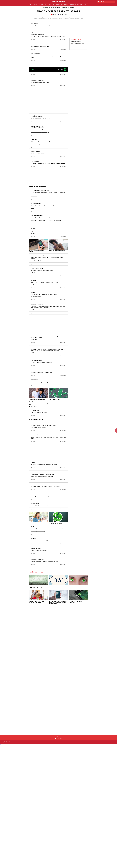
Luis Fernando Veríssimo (36, 296)
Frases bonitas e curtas (36, 222)
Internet (64, 7)
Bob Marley (33, 233)
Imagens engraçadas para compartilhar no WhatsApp (42, 476)
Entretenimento (55, 7)
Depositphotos (13, 742)
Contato (108, 742)
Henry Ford (33, 284)
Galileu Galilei (34, 339)
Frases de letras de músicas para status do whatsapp (78, 46)
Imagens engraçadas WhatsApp (76, 41)
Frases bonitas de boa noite (55, 220)
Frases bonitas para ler (35, 217)
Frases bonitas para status (36, 25)
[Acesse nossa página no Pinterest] (58, 738)
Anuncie (112, 742)
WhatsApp (71, 7)
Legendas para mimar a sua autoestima (77, 43)
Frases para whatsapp (54, 25)
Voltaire (32, 208)
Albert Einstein (34, 196)
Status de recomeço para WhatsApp (38, 143)
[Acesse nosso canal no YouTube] (61, 738)
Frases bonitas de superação (55, 222)
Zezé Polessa (34, 352)
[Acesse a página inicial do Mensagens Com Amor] (58, 1)
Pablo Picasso (34, 309)
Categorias (46, 7)
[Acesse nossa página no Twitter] (55, 738)
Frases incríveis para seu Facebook (38, 427)
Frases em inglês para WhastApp (38, 531)
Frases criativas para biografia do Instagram (40, 132)
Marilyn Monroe (34, 272)
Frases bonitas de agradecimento (38, 220)
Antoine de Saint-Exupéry (36, 260)
